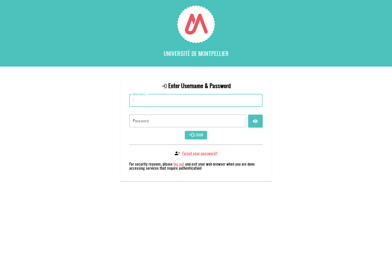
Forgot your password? (200, 153)
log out (179, 163)
